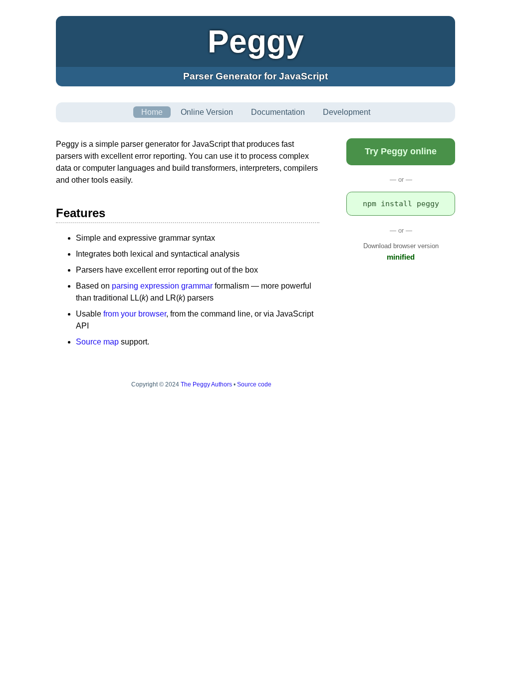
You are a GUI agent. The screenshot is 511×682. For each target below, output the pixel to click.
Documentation (278, 112)
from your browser (134, 314)
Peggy (256, 41)
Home (152, 112)
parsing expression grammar (162, 286)
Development (346, 112)
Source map (97, 342)
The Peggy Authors (206, 384)
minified (401, 257)
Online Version (207, 112)
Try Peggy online (401, 151)
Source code (254, 384)
